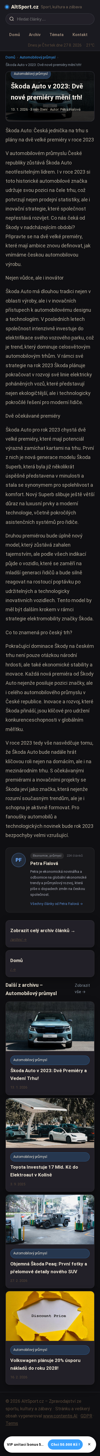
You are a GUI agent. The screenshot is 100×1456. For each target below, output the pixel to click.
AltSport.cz (25, 7)
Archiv (35, 34)
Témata (56, 34)
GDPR (86, 1416)
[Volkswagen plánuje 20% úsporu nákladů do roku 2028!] (50, 1337)
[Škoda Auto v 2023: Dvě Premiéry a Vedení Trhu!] (50, 1048)
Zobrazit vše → (82, 988)
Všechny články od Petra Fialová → (56, 904)
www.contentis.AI (60, 1416)
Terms (12, 1423)
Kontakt (80, 34)
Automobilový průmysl (38, 57)
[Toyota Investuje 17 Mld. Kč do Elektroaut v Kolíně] (50, 1144)
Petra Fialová (44, 863)
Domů (14, 34)
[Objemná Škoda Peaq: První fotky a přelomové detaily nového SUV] (50, 1241)
